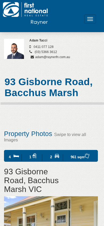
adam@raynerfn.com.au (52, 57)
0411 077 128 (44, 47)
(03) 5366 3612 (46, 52)
